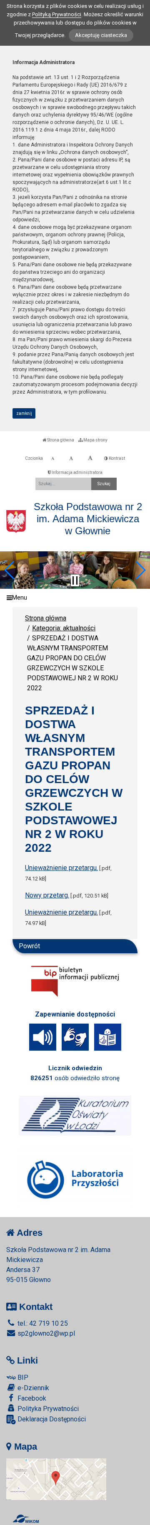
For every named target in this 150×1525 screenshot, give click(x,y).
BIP (22, 1377)
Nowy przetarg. (47, 895)
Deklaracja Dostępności (51, 1419)
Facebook (31, 1398)
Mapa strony (95, 440)
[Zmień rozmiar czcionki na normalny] (53, 458)
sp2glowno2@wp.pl (45, 1333)
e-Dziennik (32, 1388)
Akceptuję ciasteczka (101, 35)
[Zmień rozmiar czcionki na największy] (90, 458)
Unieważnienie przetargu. (61, 868)
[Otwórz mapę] (56, 1479)
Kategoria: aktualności (63, 628)
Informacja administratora (76, 472)
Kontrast (116, 458)
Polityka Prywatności (47, 1409)
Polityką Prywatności (56, 14)
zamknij (24, 413)
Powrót (29, 946)
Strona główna (60, 440)
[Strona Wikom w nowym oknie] (25, 1519)
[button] (9, 570)
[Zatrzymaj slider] (75, 580)
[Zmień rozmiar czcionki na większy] (71, 458)
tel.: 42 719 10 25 (42, 1323)
